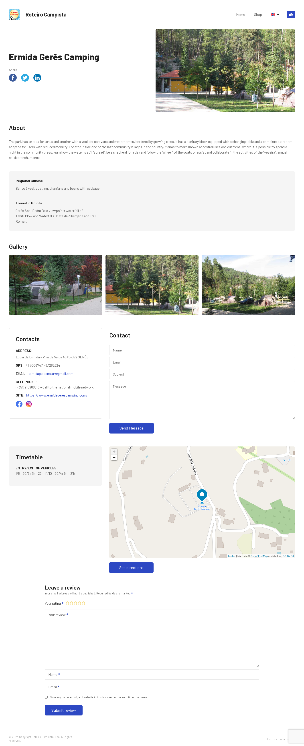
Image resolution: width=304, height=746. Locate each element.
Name (51, 674)
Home (240, 14)
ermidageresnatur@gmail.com (51, 373)
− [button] (114, 457)
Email (51, 687)
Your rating (53, 603)
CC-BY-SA (288, 556)
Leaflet (231, 556)
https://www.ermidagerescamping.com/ (56, 395)
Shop (258, 14)
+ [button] (114, 451)
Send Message (132, 427)
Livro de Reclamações (281, 739)
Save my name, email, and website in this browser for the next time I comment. (99, 697)
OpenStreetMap (259, 556)
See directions (131, 567)
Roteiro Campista (46, 14)
